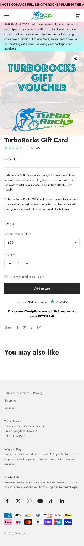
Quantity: (10, 255)
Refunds (9, 408)
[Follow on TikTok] (51, 501)
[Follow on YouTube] (40, 501)
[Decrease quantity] (10, 263)
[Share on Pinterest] (32, 327)
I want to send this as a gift (27, 276)
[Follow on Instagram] (29, 501)
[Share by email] (39, 327)
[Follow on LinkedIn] (62, 501)
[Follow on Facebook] (7, 501)
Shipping (10, 400)
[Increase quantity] (27, 263)
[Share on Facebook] (17, 327)
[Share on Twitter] (24, 327)
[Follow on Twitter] (18, 501)
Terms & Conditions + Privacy (23, 393)
